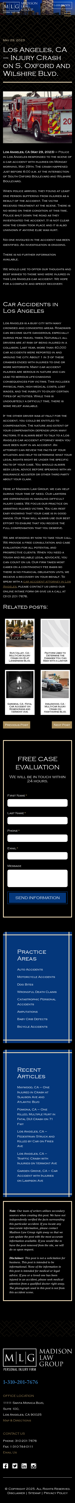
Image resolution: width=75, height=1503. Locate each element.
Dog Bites (25, 984)
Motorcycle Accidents (36, 976)
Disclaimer (16, 1493)
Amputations (27, 1011)
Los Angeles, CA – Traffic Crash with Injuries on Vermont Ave (37, 1158)
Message (14, 865)
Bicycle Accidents (32, 1026)
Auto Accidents (30, 969)
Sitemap (34, 1493)
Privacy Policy (56, 1493)
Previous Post (16, 725)
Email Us (10, 1452)
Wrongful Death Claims (37, 991)
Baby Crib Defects (32, 1019)
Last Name (16, 813)
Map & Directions (17, 1420)
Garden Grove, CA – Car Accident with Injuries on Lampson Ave (37, 1175)
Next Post (62, 725)
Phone (13, 830)
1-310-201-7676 (62, 5)
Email (12, 848)
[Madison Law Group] (37, 1360)
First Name (17, 795)
